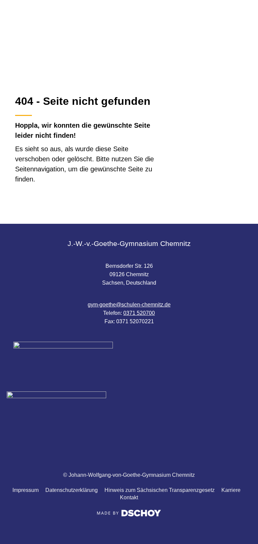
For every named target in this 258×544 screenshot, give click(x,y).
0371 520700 (139, 313)
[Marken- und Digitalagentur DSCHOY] (129, 514)
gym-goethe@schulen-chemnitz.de (129, 304)
